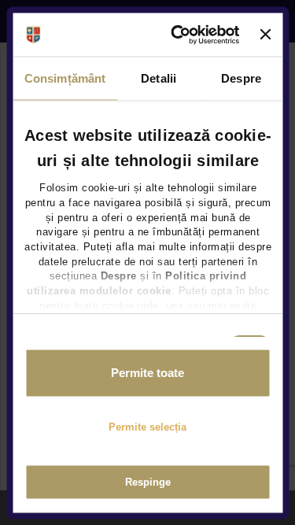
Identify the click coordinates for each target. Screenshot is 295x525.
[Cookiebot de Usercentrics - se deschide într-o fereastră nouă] (179, 34)
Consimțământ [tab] (64, 78)
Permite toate (147, 373)
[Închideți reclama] (265, 34)
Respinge (148, 482)
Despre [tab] (241, 78)
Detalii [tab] (158, 78)
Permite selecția (147, 426)
